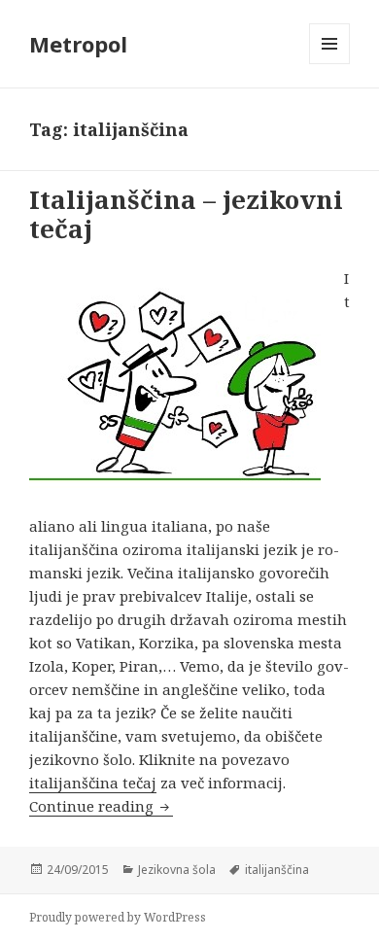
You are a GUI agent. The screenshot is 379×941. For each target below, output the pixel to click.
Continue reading (101, 806)
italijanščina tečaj (92, 782)
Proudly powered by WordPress (117, 917)
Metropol (78, 43)
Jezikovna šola (177, 869)
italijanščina (277, 869)
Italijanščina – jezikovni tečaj (186, 214)
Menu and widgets (330, 63)
